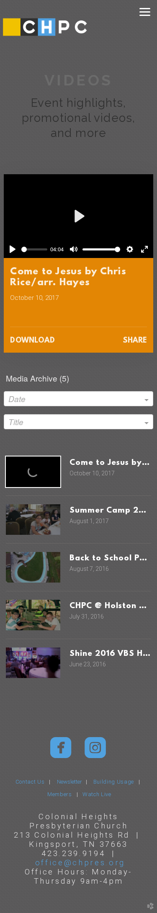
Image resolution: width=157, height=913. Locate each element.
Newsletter (71, 782)
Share (135, 341)
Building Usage (113, 782)
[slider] (34, 249)
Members (59, 794)
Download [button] (32, 341)
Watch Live (96, 794)
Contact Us (30, 782)
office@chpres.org (80, 862)
